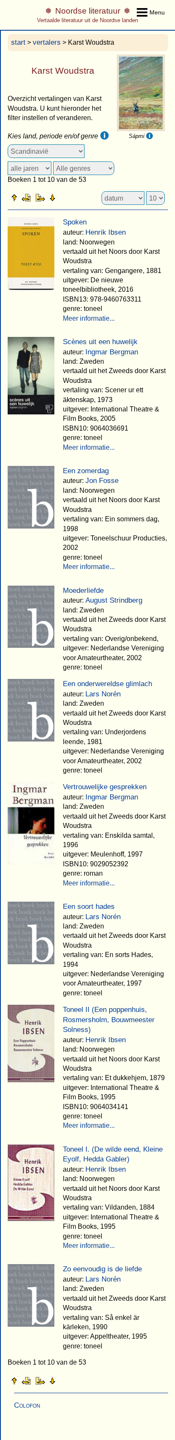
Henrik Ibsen (105, 232)
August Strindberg (113, 600)
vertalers (47, 42)
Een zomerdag (86, 471)
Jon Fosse (102, 481)
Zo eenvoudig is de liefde (102, 1269)
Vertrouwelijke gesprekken (105, 787)
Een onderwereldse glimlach (107, 684)
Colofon (27, 1405)
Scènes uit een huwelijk (100, 342)
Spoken (75, 222)
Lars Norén (103, 694)
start (18, 42)
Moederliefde (83, 590)
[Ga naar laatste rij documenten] (73, 197)
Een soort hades (89, 907)
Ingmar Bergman (111, 352)
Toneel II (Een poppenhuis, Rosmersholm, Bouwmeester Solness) (109, 1020)
